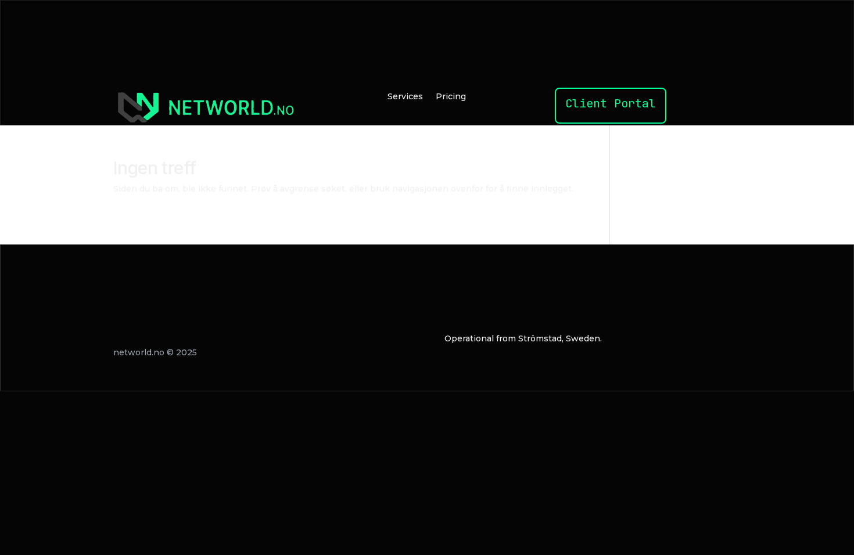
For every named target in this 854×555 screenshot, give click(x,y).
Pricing (451, 97)
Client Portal (610, 103)
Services (405, 97)
